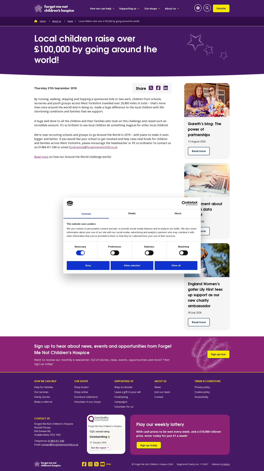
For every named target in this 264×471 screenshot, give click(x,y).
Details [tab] (132, 213)
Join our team (162, 392)
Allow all (176, 265)
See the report (98, 447)
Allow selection (132, 265)
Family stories (42, 397)
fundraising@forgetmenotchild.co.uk (93, 147)
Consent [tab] (86, 214)
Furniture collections (86, 397)
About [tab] (177, 213)
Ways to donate (123, 387)
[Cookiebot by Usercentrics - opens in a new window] (184, 203)
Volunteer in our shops (87, 401)
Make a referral (43, 401)
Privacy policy (202, 387)
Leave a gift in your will (127, 392)
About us (170, 8)
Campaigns (120, 401)
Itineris (226, 464)
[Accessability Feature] (198, 8)
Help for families (43, 387)
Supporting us (127, 8)
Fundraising (121, 397)
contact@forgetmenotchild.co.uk (59, 444)
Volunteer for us (123, 406)
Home (43, 21)
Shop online (81, 392)
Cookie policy (202, 392)
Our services (41, 392)
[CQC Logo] (98, 421)
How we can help (100, 8)
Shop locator (81, 387)
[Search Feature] (207, 8)
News (70, 21)
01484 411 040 (56, 441)
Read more (41, 157)
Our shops (150, 8)
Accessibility (201, 397)
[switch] (114, 252)
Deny (88, 265)
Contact (158, 397)
